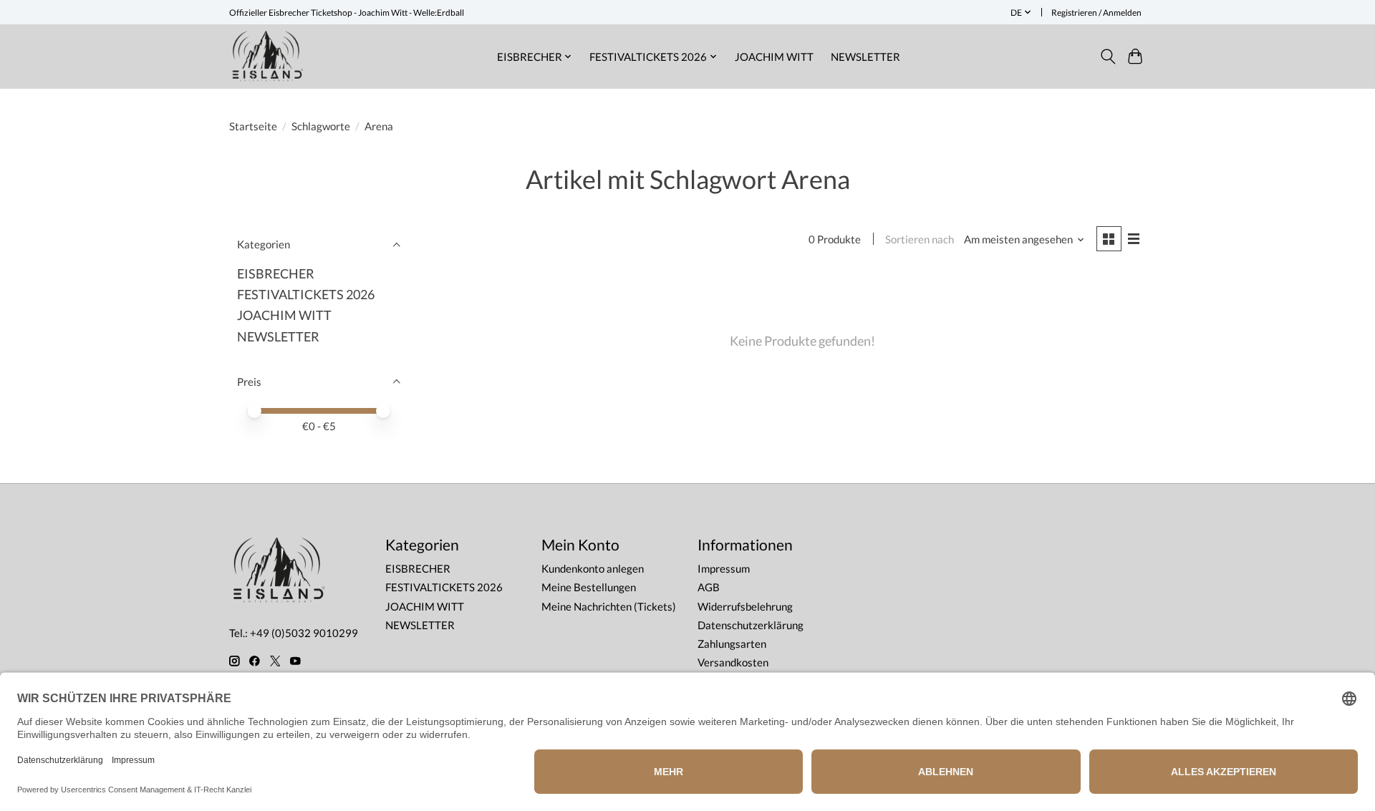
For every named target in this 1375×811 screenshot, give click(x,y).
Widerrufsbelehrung (745, 607)
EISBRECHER (275, 273)
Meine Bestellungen (588, 587)
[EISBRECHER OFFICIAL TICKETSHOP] (268, 56)
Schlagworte (320, 126)
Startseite (253, 126)
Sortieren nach (919, 239)
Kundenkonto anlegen (592, 569)
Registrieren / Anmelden (1096, 12)
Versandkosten (733, 662)
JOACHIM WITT (774, 56)
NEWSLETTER (865, 56)
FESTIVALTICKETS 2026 (306, 294)
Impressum (724, 569)
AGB (709, 587)
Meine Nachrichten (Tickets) (608, 607)
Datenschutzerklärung (751, 625)
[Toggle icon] (1107, 56)
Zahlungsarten (732, 644)
